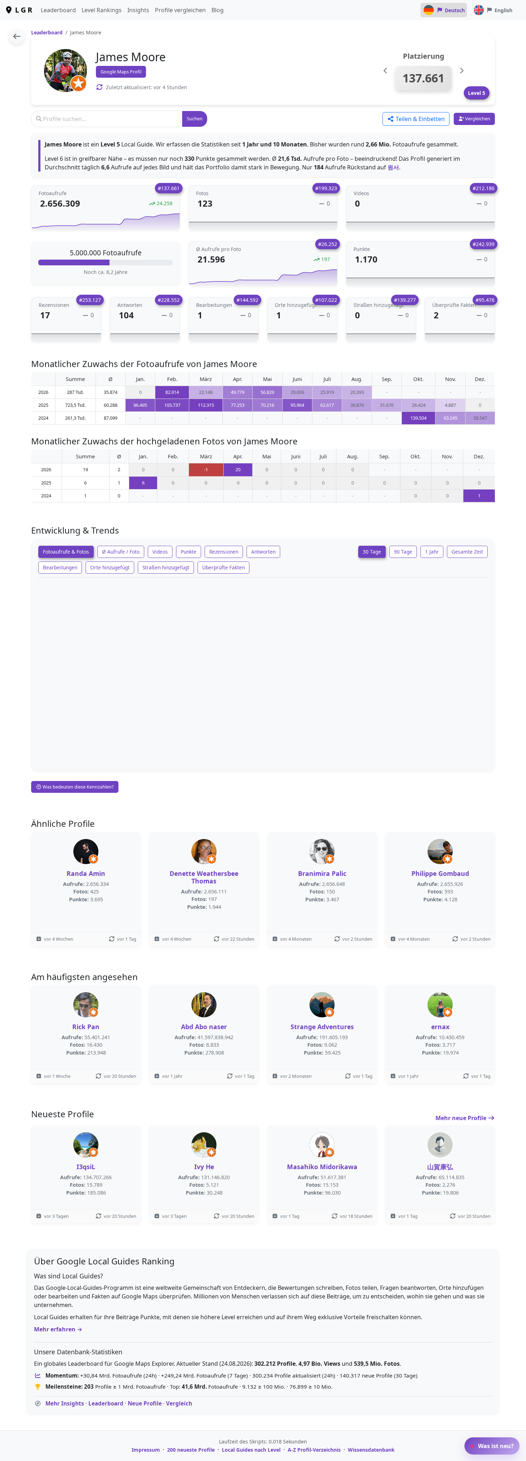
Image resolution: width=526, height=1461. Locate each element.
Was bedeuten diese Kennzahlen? (78, 786)
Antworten (263, 551)
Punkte (188, 551)
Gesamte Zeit (467, 551)
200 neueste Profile (191, 1449)
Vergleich (179, 1403)
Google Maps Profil (121, 71)
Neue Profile (145, 1403)
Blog (217, 10)
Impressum (146, 1449)
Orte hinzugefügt (110, 567)
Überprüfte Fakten (223, 567)
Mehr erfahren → (58, 1329)
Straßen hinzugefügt (165, 567)
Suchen (195, 118)
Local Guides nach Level (251, 1449)
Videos (160, 551)
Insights (138, 10)
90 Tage (403, 551)
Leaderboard (58, 10)
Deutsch (455, 10)
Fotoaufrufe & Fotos (66, 551)
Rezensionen (223, 551)
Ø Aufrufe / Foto (121, 551)
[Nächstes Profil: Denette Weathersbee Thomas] (461, 70)
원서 (393, 167)
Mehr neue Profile (461, 1118)
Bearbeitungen (60, 567)
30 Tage (372, 551)
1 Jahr (432, 551)
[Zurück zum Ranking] (16, 36)
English (503, 10)
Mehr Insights (64, 1403)
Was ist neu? (495, 1446)
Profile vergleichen (180, 10)
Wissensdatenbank (371, 1449)
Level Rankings (102, 10)
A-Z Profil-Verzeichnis (314, 1449)
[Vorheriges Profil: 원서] (385, 70)
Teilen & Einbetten (419, 119)
